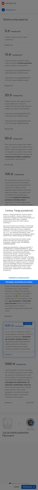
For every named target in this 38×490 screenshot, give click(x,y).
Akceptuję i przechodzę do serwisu (19, 282)
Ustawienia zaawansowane (19, 278)
